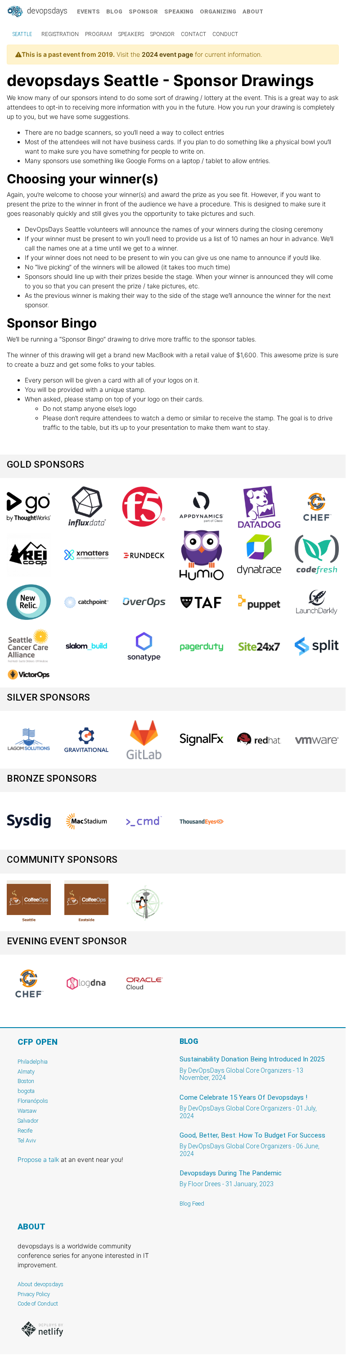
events (88, 11)
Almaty (26, 1071)
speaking (178, 11)
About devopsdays (40, 1284)
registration (60, 34)
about (253, 11)
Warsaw (27, 1110)
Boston (26, 1081)
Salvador (28, 1120)
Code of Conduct (38, 1303)
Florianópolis (33, 1100)
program (98, 34)
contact (193, 34)
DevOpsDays (46, 10)
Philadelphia (33, 1061)
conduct (225, 34)
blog (114, 11)
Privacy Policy (34, 1294)
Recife (25, 1130)
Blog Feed (192, 1203)
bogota (26, 1091)
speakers (131, 34)
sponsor (143, 11)
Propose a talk (38, 1159)
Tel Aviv (27, 1140)
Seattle (22, 34)
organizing (218, 11)
